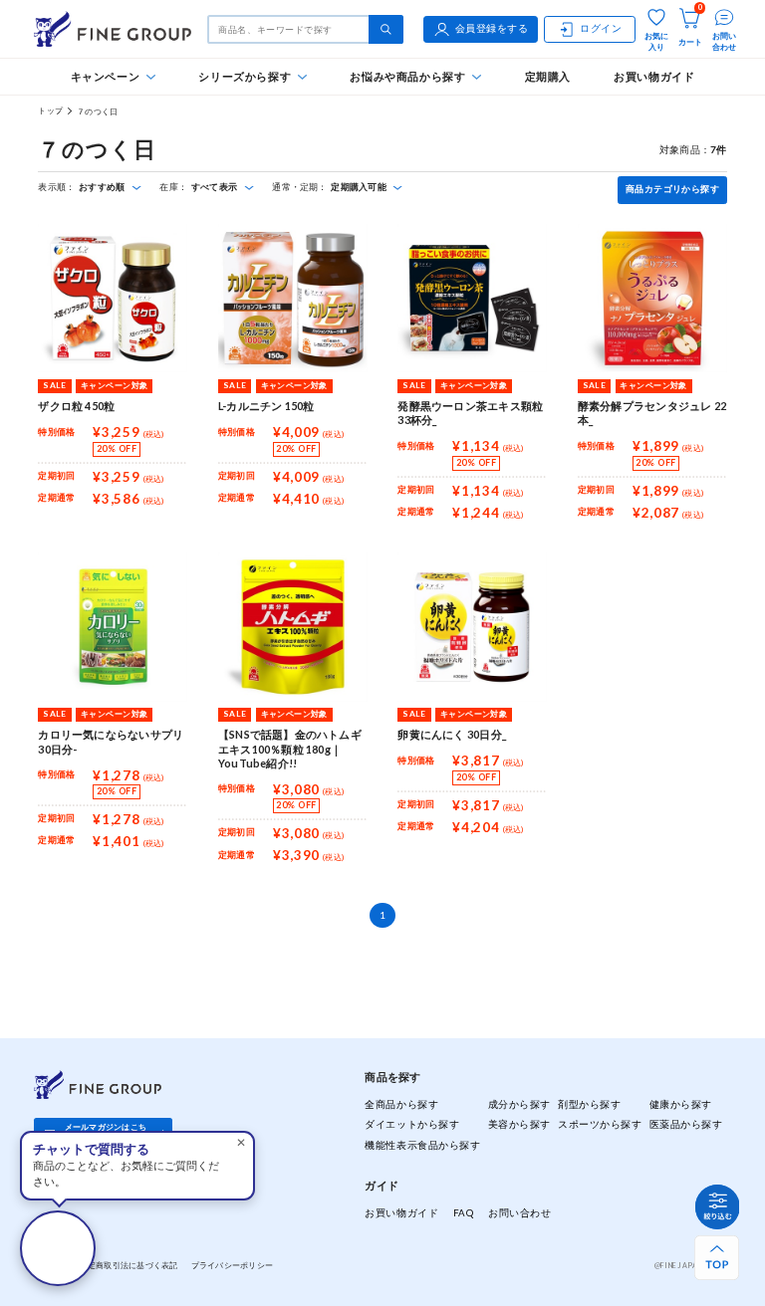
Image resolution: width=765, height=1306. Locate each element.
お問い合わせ (519, 1212)
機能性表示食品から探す (422, 1145)
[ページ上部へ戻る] (716, 1257)
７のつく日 (97, 111)
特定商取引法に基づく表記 (128, 1265)
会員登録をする (492, 28)
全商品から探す (401, 1104)
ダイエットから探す (412, 1124)
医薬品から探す (686, 1124)
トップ (50, 110)
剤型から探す (589, 1104)
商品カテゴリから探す (672, 189)
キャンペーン (105, 76)
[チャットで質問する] (58, 1248)
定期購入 (548, 76)
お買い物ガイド (654, 76)
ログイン (601, 28)
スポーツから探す (599, 1124)
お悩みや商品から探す (407, 76)
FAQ (463, 1212)
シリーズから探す (244, 76)
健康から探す (680, 1104)
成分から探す (519, 1104)
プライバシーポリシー (232, 1265)
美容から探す (519, 1124)
